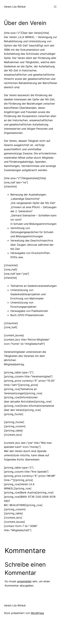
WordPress (37, 613)
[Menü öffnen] (55, 7)
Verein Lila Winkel (15, 6)
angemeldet (24, 581)
